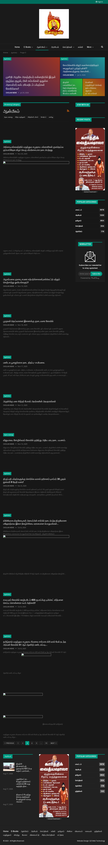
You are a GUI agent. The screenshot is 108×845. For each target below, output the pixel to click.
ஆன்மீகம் (41, 47)
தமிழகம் (78, 220)
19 (46, 743)
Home (17, 47)
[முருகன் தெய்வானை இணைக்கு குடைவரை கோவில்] (17, 308)
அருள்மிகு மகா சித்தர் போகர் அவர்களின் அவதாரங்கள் (29, 401)
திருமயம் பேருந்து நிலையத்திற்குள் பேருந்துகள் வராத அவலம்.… (23, 798)
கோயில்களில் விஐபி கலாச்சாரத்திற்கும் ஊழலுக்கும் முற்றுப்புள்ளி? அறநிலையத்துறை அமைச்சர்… (81, 68)
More (89, 47)
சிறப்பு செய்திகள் (48, 835)
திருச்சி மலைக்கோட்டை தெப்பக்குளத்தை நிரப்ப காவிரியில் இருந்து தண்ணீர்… (70, 88)
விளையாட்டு (34, 835)
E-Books (27, 47)
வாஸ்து (51, 117)
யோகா (24, 835)
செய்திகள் (67, 47)
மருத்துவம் (7, 835)
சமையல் (88, 831)
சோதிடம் (43, 117)
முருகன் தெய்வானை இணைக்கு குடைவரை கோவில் (28, 321)
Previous (10, 743)
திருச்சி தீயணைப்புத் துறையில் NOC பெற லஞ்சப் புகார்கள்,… (24, 767)
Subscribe (96, 274)
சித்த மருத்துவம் (20, 117)
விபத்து (16, 835)
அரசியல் (55, 47)
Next (53, 743)
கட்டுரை (60, 835)
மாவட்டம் (78, 210)
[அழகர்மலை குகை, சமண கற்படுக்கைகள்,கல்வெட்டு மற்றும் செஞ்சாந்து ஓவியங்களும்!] (17, 267)
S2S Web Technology (97, 841)
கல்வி (80, 47)
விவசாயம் (79, 831)
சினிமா (69, 831)
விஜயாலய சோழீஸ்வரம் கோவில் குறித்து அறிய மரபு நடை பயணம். (34, 440)
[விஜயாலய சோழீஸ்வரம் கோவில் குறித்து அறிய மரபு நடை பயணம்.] (17, 427)
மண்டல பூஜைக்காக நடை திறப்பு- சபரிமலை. (24, 362)
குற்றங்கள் (78, 791)
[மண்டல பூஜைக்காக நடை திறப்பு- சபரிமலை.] (17, 350)
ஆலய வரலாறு (8, 117)
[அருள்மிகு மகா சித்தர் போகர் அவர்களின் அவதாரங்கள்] (17, 388)
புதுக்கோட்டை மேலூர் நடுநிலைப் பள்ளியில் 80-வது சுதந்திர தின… (23, 782)
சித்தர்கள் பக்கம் (33, 117)
